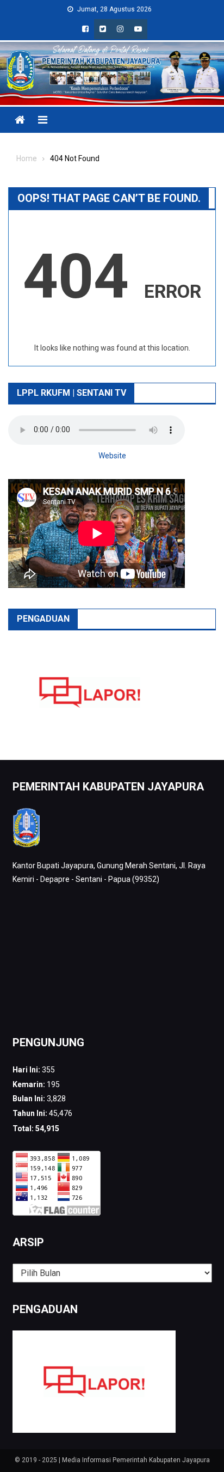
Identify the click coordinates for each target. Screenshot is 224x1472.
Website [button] (112, 455)
